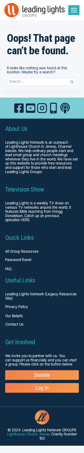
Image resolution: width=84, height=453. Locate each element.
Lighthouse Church (24, 146)
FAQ (8, 269)
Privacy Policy (16, 307)
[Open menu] (74, 10)
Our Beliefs (14, 316)
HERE (25, 220)
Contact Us (14, 324)
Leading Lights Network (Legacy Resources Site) (41, 296)
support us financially (29, 360)
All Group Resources (21, 251)
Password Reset (18, 260)
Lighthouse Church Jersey (28, 434)
